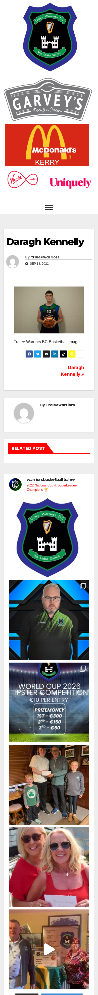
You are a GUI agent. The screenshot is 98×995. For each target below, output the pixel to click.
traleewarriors (45, 257)
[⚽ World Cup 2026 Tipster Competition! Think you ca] (49, 702)
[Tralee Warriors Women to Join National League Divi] (49, 538)
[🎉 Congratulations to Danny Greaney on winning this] (49, 785)
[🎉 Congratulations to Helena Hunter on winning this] (49, 867)
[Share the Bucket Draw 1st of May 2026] (49, 949)
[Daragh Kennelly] (49, 310)
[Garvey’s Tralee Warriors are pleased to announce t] (49, 620)
